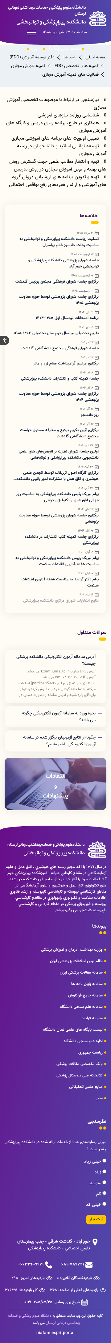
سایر (99, 1098)
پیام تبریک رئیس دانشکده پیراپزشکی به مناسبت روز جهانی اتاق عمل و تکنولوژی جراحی (57, 497)
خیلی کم (94, 1205)
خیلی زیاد (93, 1161)
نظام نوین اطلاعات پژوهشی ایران (76, 961)
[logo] (55, 15)
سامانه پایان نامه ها (87, 984)
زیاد (98, 1172)
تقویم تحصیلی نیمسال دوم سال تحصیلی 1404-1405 (56, 333)
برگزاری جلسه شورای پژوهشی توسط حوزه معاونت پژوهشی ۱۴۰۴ (59, 397)
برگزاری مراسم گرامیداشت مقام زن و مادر (66, 363)
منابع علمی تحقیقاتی (86, 1087)
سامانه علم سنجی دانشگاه (81, 1007)
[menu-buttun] (33, 32)
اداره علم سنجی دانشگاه (83, 1041)
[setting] (4, 340)
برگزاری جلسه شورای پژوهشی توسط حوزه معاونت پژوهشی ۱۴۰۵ (59, 300)
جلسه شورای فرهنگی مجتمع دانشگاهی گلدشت (60, 348)
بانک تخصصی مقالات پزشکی (79, 1064)
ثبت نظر (96, 1219)
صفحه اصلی (71, 49)
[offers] (55, 784)
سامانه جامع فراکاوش (85, 995)
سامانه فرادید (92, 1018)
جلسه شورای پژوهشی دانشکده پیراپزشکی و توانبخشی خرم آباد (63, 263)
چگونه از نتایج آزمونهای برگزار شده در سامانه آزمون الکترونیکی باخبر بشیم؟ (59, 741)
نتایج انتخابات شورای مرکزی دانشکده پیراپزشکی (61, 601)
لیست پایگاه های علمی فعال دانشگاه (73, 1030)
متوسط (95, 1183)
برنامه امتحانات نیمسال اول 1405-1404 (67, 318)
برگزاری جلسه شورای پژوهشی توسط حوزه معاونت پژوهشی (59, 518)
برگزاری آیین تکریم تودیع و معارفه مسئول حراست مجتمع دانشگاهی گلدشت (59, 433)
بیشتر (59, 910)
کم (99, 1194)
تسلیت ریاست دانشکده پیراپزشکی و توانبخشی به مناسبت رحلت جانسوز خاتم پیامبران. (59, 242)
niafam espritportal (55, 1333)
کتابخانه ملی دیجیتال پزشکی (79, 1075)
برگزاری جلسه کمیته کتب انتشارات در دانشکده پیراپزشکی (62, 540)
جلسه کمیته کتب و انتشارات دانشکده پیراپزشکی (60, 379)
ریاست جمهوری (90, 1053)
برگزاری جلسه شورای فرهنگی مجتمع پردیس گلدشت (57, 282)
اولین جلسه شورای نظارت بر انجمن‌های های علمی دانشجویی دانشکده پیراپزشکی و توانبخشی (59, 454)
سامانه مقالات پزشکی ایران (81, 973)
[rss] (49, 49)
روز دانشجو (90, 415)
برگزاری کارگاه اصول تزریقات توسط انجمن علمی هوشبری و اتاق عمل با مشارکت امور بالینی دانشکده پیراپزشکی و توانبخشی (57, 476)
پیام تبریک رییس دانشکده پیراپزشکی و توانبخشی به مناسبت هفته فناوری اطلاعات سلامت (57, 561)
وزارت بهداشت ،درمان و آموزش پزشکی (72, 950)
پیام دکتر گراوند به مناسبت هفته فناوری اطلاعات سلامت (60, 582)
